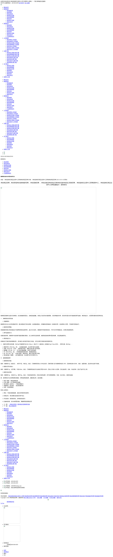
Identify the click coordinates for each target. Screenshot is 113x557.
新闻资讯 (6, 23)
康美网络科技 (10, 501)
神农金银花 (10, 13)
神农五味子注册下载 (12, 60)
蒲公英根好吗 (12, 406)
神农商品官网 (28, 496)
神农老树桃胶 (10, 17)
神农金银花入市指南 (12, 41)
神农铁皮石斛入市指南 (13, 43)
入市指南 (6, 38)
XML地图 (39, 497)
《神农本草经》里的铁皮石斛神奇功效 (19, 404)
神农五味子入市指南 (12, 49)
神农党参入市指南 (12, 46)
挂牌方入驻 (7, 77)
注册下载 (6, 51)
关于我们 (6, 64)
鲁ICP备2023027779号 (30, 497)
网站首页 (6, 7)
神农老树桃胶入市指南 (13, 44)
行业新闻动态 (10, 36)
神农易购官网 (43, 496)
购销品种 (6, 9)
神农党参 (9, 18)
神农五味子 (10, 22)
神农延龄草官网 (99, 496)
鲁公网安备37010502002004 (56, 500)
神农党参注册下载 (12, 59)
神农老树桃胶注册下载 (13, 54)
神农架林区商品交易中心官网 (16, 496)
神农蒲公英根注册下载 (13, 52)
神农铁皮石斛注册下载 (13, 56)
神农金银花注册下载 (12, 57)
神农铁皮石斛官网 (64, 496)
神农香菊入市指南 (12, 39)
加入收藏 (27, 3)
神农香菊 (9, 12)
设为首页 (21, 3)
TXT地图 (45, 497)
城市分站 (59, 497)
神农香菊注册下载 (12, 62)
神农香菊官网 (36, 496)
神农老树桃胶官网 (74, 496)
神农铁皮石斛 (10, 15)
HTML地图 (52, 497)
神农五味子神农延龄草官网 (87, 496)
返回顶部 (6, 546)
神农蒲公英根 (10, 20)
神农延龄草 (10, 10)
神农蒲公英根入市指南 (13, 47)
